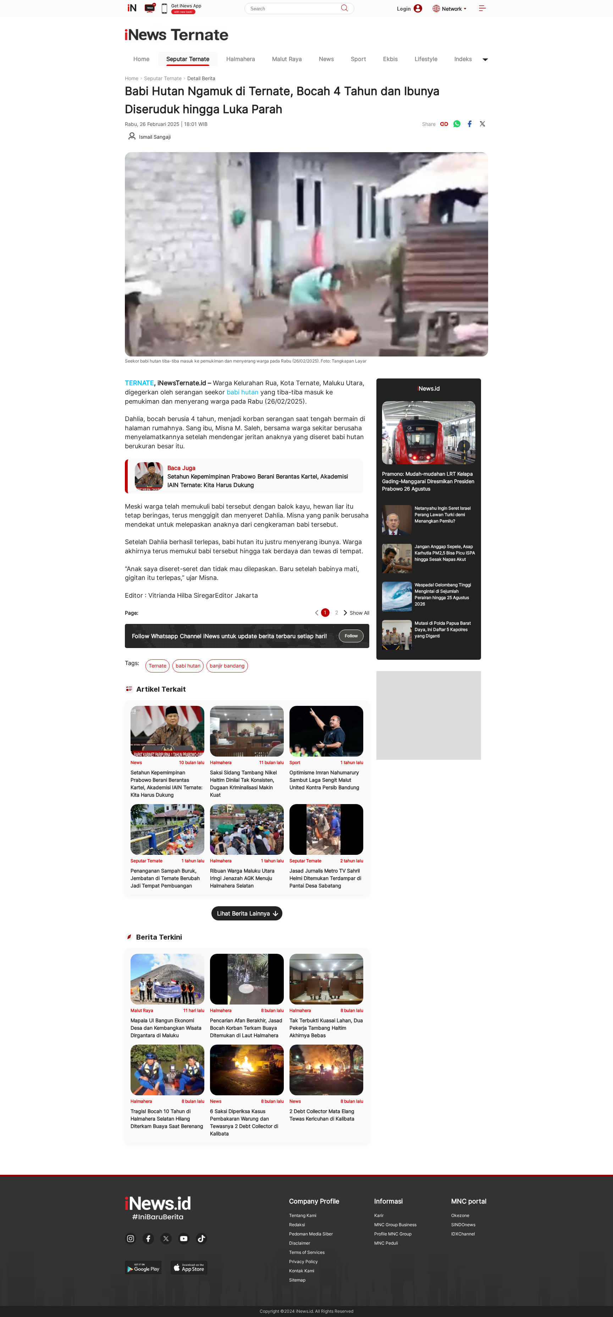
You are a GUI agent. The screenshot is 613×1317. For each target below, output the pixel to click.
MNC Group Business (395, 1224)
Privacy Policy (303, 1261)
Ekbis (390, 58)
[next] (345, 612)
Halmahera (240, 58)
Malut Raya (287, 58)
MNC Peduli (386, 1243)
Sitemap (297, 1280)
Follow (351, 635)
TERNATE (139, 383)
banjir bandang (227, 666)
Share (429, 124)
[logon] (132, 8)
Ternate (157, 666)
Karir (378, 1215)
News (326, 58)
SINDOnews (463, 1224)
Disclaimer (299, 1243)
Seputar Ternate (187, 58)
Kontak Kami (301, 1270)
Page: (131, 613)
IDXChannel (463, 1233)
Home (141, 58)
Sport (358, 58)
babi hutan (243, 392)
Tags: (132, 662)
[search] (344, 8)
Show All (359, 613)
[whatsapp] (457, 123)
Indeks (463, 58)
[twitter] (482, 123)
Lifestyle (426, 58)
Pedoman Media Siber (311, 1233)
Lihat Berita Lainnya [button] (243, 913)
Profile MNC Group (393, 1233)
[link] (444, 123)
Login (404, 9)
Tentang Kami (302, 1215)
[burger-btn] (482, 8)
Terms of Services (307, 1252)
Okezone (460, 1215)
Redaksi (297, 1224)
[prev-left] (316, 612)
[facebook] (469, 123)
